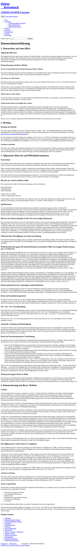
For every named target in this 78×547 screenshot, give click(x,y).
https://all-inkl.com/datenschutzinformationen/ (14, 134)
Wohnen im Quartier (11, 535)
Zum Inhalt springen (12, 16)
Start (6, 20)
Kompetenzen (9, 32)
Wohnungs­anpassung (14, 27)
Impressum (4, 543)
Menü (3, 16)
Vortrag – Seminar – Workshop (14, 532)
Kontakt (7, 33)
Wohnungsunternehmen (12, 540)
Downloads (8, 35)
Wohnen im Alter (10, 533)
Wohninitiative (9, 537)
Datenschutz (13, 543)
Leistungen (8, 21)
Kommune (8, 523)
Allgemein (8, 518)
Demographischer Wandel (12, 520)
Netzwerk (7, 30)
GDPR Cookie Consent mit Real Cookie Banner (15, 545)
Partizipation (8, 530)
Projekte (7, 28)
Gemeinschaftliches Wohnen (16, 23)
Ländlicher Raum (10, 525)
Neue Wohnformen (14, 25)
